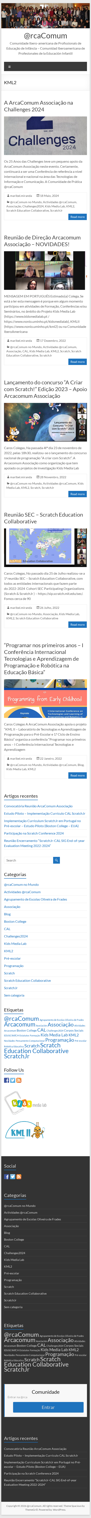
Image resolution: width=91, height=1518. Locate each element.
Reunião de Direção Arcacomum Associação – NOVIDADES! (42, 240)
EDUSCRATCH (11, 1035)
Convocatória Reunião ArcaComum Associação (38, 806)
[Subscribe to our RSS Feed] (18, 1080)
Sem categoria (14, 995)
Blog (81, 765)
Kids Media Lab (55, 206)
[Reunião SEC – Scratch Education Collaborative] (45, 530)
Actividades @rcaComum (59, 202)
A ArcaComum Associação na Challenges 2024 (38, 106)
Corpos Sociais (73, 1030)
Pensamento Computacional (30, 1040)
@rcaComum (45, 35)
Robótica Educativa (14, 1046)
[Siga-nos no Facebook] (6, 1080)
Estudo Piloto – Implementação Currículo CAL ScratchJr (44, 813)
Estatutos (24, 1035)
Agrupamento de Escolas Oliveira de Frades (35, 899)
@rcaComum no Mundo (26, 202)
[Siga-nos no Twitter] (12, 1080)
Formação (35, 1035)
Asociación (41, 1025)
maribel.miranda (21, 195)
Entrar (48, 1407)
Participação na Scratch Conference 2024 (34, 833)
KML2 (70, 206)
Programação (13, 966)
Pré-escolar (12, 958)
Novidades (9, 1040)
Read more (77, 217)
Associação (13, 206)
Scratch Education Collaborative (27, 210)
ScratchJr (56, 210)
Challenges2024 (33, 206)
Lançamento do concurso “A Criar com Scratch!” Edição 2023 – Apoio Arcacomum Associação (45, 389)
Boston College (15, 921)
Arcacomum (19, 1024)
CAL (25, 351)
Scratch (65, 351)
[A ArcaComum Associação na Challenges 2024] (45, 118)
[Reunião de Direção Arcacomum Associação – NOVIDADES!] (45, 253)
